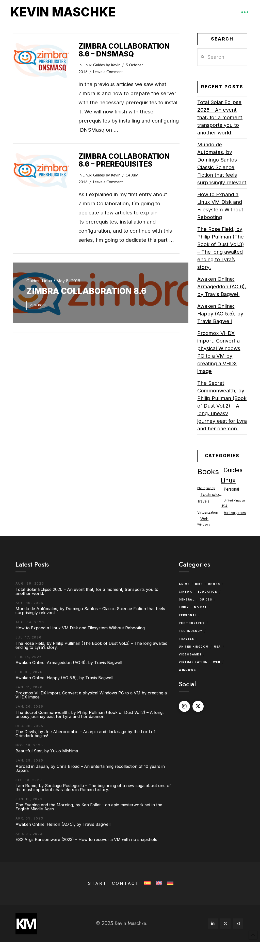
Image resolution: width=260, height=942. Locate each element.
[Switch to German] (169, 883)
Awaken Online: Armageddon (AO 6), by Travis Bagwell (221, 286)
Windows (203, 524)
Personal (231, 489)
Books (208, 471)
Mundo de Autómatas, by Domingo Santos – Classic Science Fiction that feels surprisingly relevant (221, 164)
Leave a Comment (108, 72)
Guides (99, 65)
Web (204, 518)
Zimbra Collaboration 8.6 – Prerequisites (124, 160)
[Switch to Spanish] (147, 883)
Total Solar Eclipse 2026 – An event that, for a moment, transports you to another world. (220, 117)
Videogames (235, 512)
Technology (212, 494)
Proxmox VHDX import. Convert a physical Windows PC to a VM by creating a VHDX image (218, 352)
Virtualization (207, 512)
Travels (203, 501)
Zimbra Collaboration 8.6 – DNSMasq (124, 50)
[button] (245, 12)
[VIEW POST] (41, 60)
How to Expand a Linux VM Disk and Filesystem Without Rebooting (220, 205)
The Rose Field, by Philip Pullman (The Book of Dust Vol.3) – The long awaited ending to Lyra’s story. (220, 248)
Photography (206, 488)
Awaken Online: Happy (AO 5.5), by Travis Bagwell (220, 313)
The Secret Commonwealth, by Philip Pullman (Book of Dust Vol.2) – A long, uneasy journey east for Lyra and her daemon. (222, 406)
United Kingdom (235, 500)
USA (224, 506)
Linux (87, 65)
